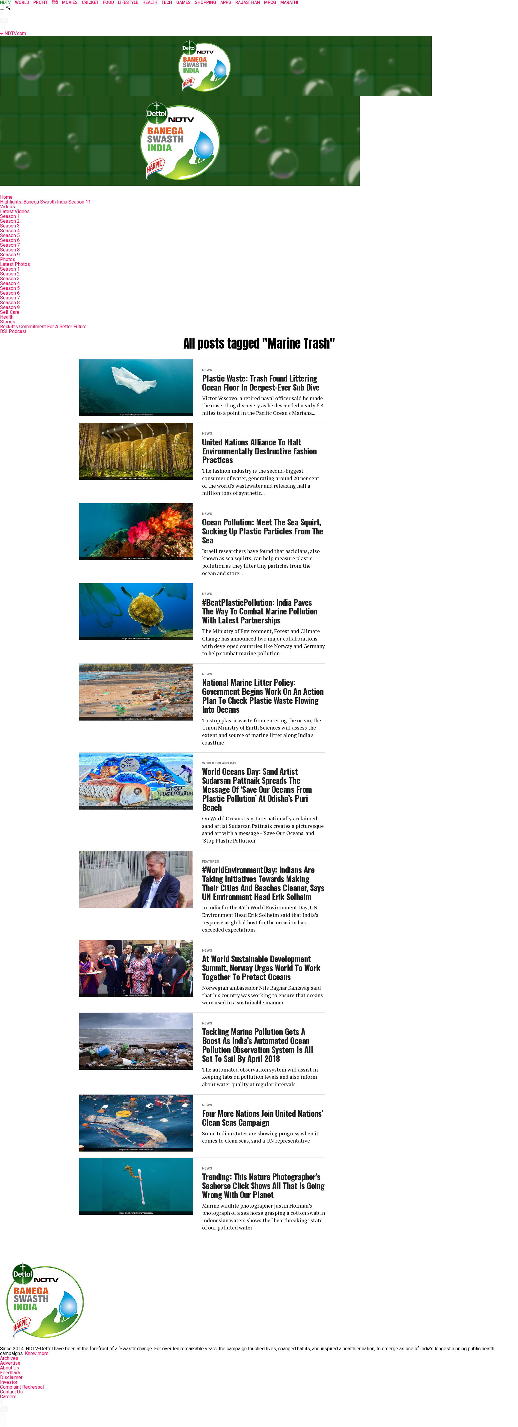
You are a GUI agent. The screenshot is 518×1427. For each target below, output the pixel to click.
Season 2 (10, 221)
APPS (225, 2)
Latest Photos (15, 264)
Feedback (10, 1372)
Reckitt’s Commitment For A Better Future (43, 326)
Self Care (9, 312)
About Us (9, 1368)
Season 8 (10, 250)
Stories (7, 322)
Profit (40, 2)
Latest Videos (15, 211)
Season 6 (10, 240)
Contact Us (11, 1392)
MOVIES (70, 2)
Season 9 (10, 254)
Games (183, 2)
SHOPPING (205, 2)
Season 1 (10, 216)
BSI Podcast (13, 331)
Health (6, 317)
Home (6, 197)
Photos (7, 259)
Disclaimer (11, 1377)
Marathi (289, 2)
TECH (167, 2)
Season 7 (10, 245)
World (22, 2)
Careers (8, 1396)
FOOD (108, 2)
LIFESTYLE (128, 2)
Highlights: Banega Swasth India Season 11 (45, 202)
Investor (8, 1382)
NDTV (5, 2)
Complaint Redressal (22, 1387)
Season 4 (10, 230)
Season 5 (10, 235)
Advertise (10, 1363)
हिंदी (55, 2)
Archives (9, 1358)
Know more (37, 1353)
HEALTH (149, 2)
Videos (7, 207)
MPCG (270, 2)
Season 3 (10, 226)
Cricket (90, 2)
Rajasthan (247, 2)
